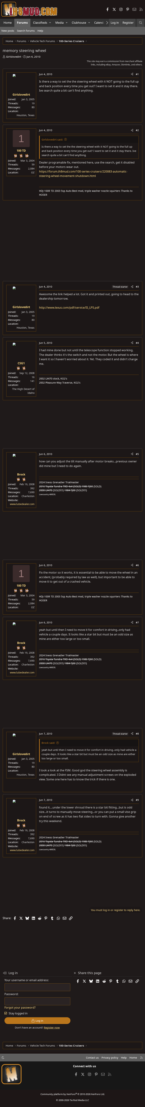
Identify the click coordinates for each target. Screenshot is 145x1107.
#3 (137, 286)
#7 (137, 622)
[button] (50, 23)
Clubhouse (79, 23)
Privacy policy (110, 1057)
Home (8, 23)
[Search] (140, 23)
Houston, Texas (25, 115)
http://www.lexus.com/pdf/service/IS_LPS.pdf (69, 307)
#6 (137, 565)
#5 (137, 454)
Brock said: (48, 742)
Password (11, 994)
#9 (137, 800)
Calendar (100, 23)
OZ (32, 172)
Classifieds (40, 23)
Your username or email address (26, 980)
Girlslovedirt (13, 56)
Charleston (28, 496)
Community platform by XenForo (72, 1094)
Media (59, 23)
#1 (137, 74)
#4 (137, 342)
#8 (137, 733)
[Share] (132, 74)
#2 (137, 130)
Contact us (92, 1057)
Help (40, 30)
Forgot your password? (20, 1007)
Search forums (26, 30)
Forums (22, 23)
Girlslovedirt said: (52, 139)
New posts (7, 30)
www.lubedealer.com (22, 504)
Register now (52, 1027)
